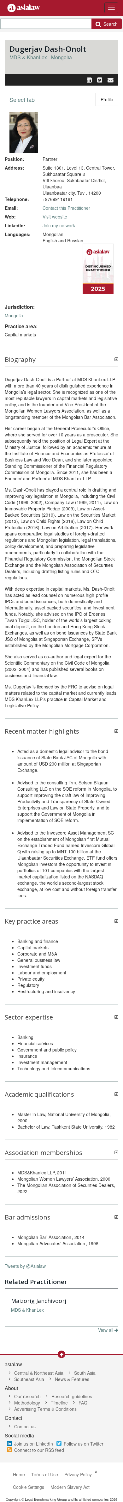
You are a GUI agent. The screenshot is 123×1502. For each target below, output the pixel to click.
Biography (20, 359)
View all (106, 1330)
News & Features (72, 1379)
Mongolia (14, 315)
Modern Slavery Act (70, 1487)
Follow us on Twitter (83, 1444)
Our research (27, 1396)
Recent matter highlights (42, 731)
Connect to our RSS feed (39, 1450)
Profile (107, 99)
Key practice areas (31, 921)
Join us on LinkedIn (33, 1444)
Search (109, 24)
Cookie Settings (28, 1487)
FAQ (83, 1402)
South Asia (85, 1373)
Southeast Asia (29, 1379)
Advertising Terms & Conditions (45, 1409)
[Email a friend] (110, 79)
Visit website (55, 216)
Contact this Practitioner (66, 208)
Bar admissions (27, 1217)
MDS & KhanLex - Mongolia (40, 57)
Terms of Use (44, 1474)
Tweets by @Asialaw (25, 1266)
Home (19, 1474)
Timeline (59, 1402)
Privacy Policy (78, 1474)
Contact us (25, 1426)
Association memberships (43, 1152)
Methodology (27, 1402)
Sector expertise (29, 1017)
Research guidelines (71, 1396)
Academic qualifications (39, 1094)
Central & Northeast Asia (38, 1373)
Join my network (59, 225)
